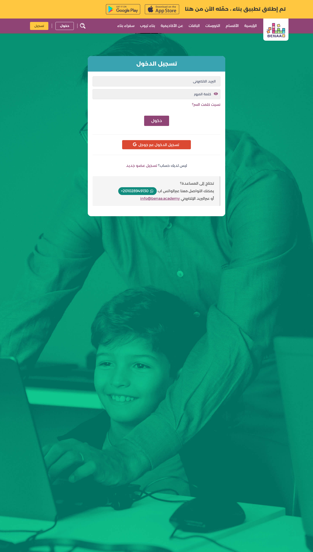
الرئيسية (250, 26)
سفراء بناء (126, 26)
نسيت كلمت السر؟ (206, 104)
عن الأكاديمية (172, 26)
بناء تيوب (147, 26)
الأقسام (232, 26)
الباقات (194, 26)
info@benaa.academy (160, 198)
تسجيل (39, 26)
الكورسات (212, 26)
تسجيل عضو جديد (141, 165)
